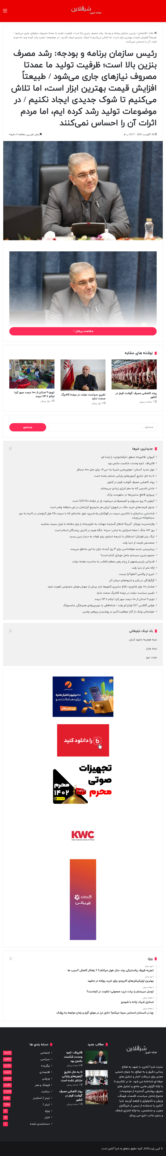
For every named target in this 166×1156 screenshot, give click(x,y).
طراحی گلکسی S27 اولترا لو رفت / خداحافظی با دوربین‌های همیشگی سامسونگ (108, 605)
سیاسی (45, 1059)
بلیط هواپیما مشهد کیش (143, 640)
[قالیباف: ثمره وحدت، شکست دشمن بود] (96, 1057)
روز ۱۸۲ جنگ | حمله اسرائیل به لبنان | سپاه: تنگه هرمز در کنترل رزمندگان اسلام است (104, 530)
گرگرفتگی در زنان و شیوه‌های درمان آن (131, 580)
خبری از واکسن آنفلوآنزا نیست (136, 574)
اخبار (47, 1117)
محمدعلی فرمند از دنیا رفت (138, 543)
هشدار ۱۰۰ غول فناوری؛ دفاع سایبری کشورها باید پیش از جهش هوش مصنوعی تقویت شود (101, 587)
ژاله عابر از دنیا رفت (143, 568)
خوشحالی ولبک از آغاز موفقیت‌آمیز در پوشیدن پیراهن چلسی (118, 612)
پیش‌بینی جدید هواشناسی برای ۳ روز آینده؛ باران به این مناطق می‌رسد (112, 549)
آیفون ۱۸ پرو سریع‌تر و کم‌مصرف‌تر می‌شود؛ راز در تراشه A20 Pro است (113, 501)
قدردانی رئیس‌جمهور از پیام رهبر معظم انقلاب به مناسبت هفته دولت (113, 562)
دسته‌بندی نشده (40, 1124)
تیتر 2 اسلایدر (41, 1098)
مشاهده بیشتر (84, 331)
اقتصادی (142, 33)
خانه (151, 33)
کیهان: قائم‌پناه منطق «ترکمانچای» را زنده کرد (127, 457)
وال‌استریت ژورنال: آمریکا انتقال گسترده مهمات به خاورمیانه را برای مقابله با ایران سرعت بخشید (97, 524)
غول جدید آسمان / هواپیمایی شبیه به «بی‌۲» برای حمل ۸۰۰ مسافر (115, 470)
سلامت (45, 1092)
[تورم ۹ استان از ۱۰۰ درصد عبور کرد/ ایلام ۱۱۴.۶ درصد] (31, 374)
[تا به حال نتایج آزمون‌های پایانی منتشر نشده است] (96, 1077)
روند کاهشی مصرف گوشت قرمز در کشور (130, 482)
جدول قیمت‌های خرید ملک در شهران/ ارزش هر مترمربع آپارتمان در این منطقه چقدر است (102, 507)
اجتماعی (45, 1053)
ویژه (47, 1111)
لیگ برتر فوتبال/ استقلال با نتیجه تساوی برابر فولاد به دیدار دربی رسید (111, 536)
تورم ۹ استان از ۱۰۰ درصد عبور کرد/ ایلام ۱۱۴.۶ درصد (124, 599)
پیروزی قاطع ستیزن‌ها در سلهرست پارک (130, 495)
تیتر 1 (46, 1104)
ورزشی (46, 1079)
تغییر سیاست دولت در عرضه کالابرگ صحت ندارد (125, 593)
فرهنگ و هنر (42, 1085)
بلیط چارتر (151, 648)
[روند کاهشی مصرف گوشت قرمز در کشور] (134, 374)
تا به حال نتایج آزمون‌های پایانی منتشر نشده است (124, 476)
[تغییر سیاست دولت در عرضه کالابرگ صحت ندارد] (83, 375)
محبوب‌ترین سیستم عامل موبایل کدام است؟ (127, 555)
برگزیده (45, 1066)
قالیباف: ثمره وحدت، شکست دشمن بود (131, 463)
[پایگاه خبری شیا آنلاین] (83, 11)
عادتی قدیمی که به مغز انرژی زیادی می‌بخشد (127, 488)
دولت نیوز (151, 657)
